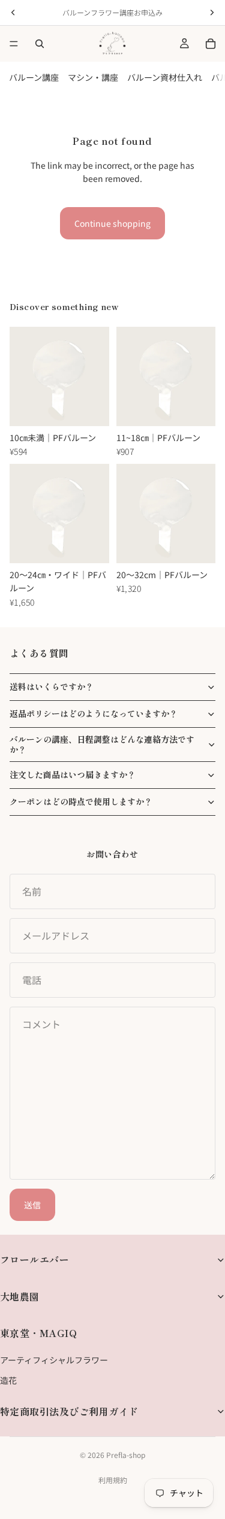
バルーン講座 (34, 77)
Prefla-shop (125, 1455)
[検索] (39, 44)
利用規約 (112, 1480)
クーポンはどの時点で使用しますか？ (81, 801)
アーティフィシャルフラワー (54, 1359)
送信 (32, 1205)
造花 (8, 1380)
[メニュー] (14, 43)
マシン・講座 (93, 77)
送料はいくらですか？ (52, 686)
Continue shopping (112, 223)
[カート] (210, 44)
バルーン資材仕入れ (164, 77)
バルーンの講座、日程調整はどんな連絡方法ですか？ (102, 744)
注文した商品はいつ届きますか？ (73, 774)
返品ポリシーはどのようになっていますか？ (94, 713)
